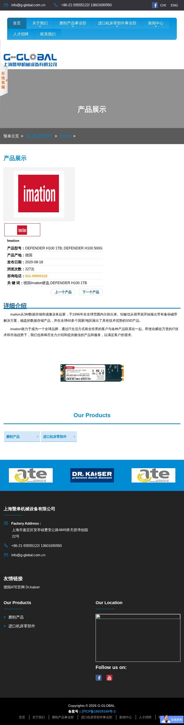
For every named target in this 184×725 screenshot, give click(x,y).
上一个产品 (63, 292)
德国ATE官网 (14, 587)
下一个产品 (90, 292)
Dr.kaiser (33, 587)
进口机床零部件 (55, 436)
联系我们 (48, 34)
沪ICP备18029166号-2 (99, 711)
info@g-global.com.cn (28, 5)
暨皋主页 (11, 136)
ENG (174, 5)
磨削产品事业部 (72, 23)
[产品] (39, 194)
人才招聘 (21, 34)
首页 (17, 23)
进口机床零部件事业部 (117, 23)
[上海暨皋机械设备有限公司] (30, 59)
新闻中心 (155, 23)
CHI (163, 5)
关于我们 (40, 23)
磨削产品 (13, 436)
